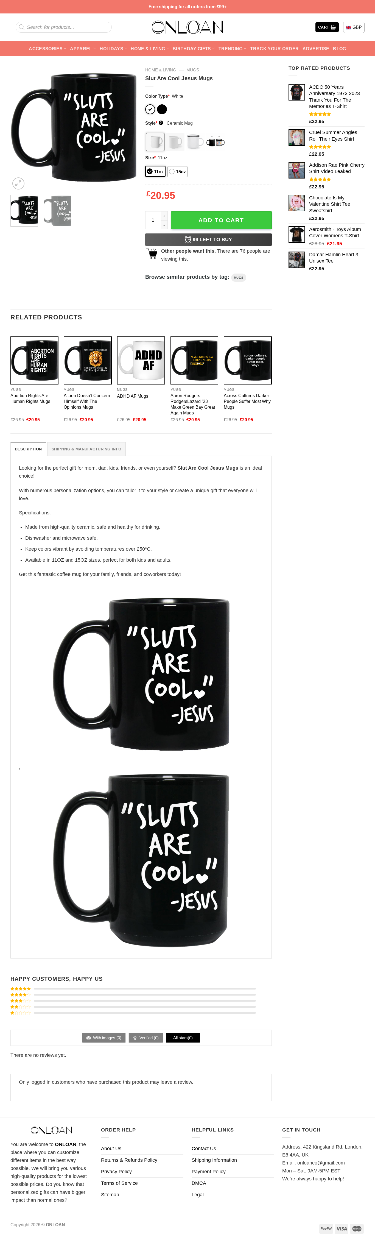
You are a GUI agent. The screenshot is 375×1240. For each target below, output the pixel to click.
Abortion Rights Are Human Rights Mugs (30, 398)
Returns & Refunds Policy (129, 1160)
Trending (231, 48)
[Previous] (20, 127)
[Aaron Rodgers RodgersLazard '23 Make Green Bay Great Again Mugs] (194, 360)
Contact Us (204, 1148)
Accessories (46, 48)
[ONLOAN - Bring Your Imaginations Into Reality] (187, 27)
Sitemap (110, 1194)
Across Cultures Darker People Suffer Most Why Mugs (247, 401)
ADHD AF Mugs (132, 396)
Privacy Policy (116, 1171)
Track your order (274, 48)
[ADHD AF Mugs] (140, 360)
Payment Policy (209, 1171)
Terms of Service (119, 1183)
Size (150, 157)
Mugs (192, 70)
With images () (106, 1037)
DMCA (199, 1183)
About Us (111, 1148)
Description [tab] (28, 449)
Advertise (316, 48)
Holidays (111, 48)
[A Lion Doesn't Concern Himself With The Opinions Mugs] (87, 360)
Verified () (148, 1037)
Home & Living (148, 48)
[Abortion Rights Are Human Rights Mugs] (34, 360)
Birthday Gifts (192, 48)
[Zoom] (18, 183)
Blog (339, 48)
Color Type (157, 96)
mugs (239, 277)
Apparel (81, 48)
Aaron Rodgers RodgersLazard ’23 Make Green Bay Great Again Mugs (192, 404)
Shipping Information (214, 1160)
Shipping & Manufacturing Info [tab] (86, 449)
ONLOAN (65, 1144)
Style (153, 123)
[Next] (127, 127)
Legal (198, 1194)
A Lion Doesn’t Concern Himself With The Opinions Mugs (87, 401)
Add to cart (221, 220)
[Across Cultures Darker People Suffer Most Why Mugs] (247, 360)
